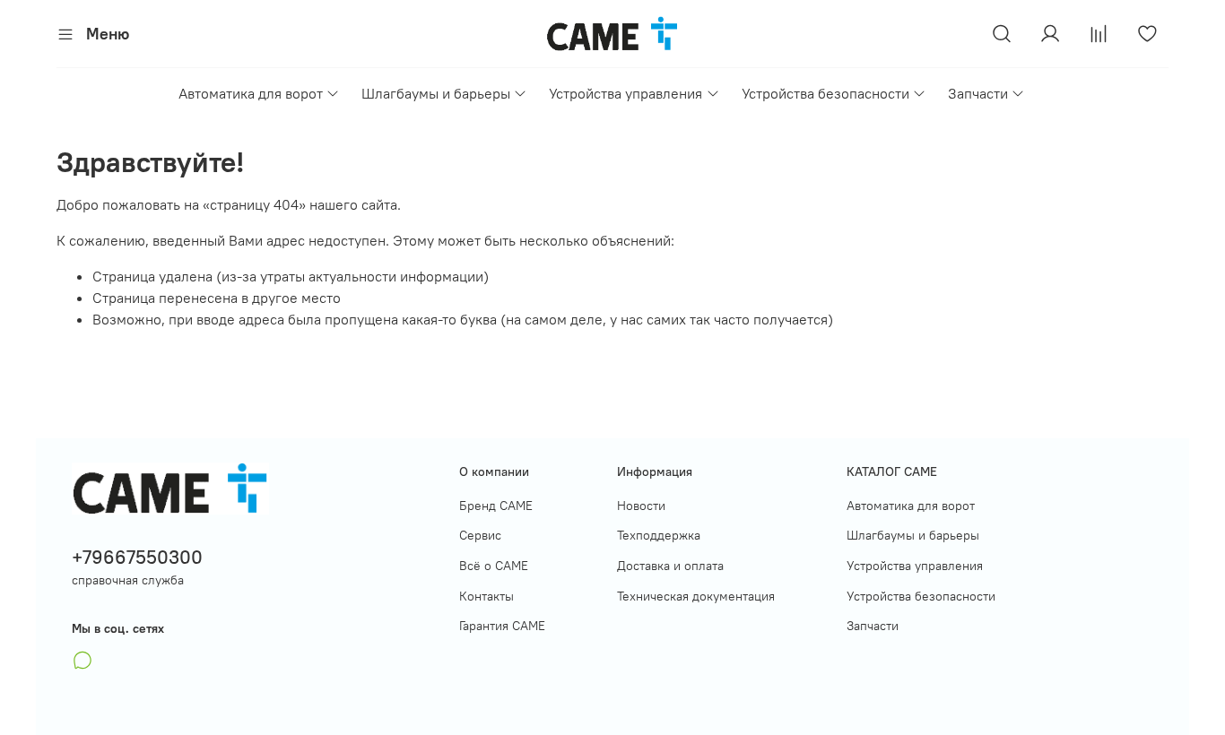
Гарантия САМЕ (502, 626)
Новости (641, 505)
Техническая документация (696, 596)
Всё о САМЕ (493, 566)
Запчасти (978, 93)
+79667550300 (137, 557)
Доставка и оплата (670, 566)
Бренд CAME (496, 505)
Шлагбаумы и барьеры (435, 93)
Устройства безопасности (825, 93)
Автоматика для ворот (250, 93)
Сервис (480, 535)
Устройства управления (625, 93)
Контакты (486, 596)
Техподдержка (658, 535)
